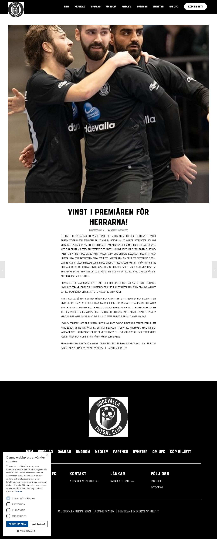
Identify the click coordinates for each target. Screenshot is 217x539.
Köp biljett (180, 451)
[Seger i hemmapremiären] (214, 269)
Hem (29, 451)
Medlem (101, 451)
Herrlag (45, 451)
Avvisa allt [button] (38, 524)
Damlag (64, 451)
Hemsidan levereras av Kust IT (138, 511)
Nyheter (140, 451)
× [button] (47, 455)
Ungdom (83, 451)
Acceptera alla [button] (17, 524)
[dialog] (27, 494)
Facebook (156, 481)
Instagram (157, 487)
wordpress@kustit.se (119, 230)
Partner (120, 451)
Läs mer (18, 491)
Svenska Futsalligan (122, 481)
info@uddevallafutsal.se (84, 481)
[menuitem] (195, 6)
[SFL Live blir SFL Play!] (2, 269)
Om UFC (158, 451)
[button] (27, 531)
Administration (104, 511)
